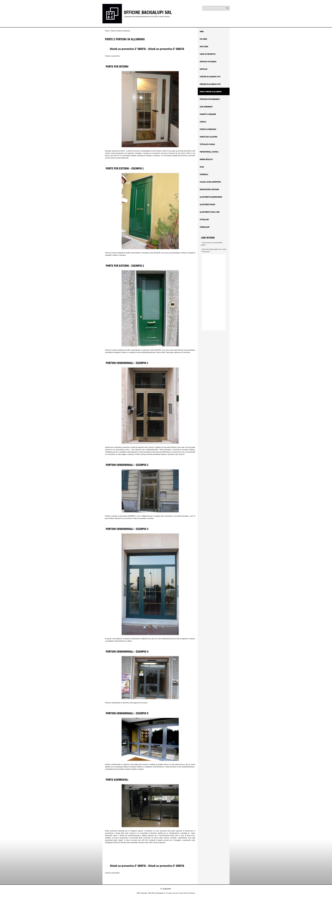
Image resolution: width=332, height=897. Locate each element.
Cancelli (203, 121)
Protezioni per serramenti (210, 99)
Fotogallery (204, 219)
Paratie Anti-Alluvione (208, 136)
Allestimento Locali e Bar (209, 212)
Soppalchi (203, 69)
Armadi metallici (206, 159)
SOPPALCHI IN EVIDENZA (208, 61)
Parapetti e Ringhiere (208, 114)
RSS (138, 893)
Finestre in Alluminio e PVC (210, 76)
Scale (202, 167)
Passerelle (204, 174)
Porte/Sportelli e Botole (209, 152)
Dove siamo (204, 46)
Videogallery (205, 227)
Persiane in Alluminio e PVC (210, 84)
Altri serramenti (206, 106)
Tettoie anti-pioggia (207, 144)
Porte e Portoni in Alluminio (211, 91)
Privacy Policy (183, 893)
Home (107, 31)
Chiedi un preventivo (112, 56)
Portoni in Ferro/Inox (208, 129)
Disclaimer (192, 893)
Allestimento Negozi (207, 204)
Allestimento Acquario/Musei (211, 197)
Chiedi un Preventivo (207, 54)
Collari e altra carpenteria (210, 182)
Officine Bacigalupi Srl (148, 12)
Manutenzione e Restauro (209, 189)
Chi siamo (203, 39)
